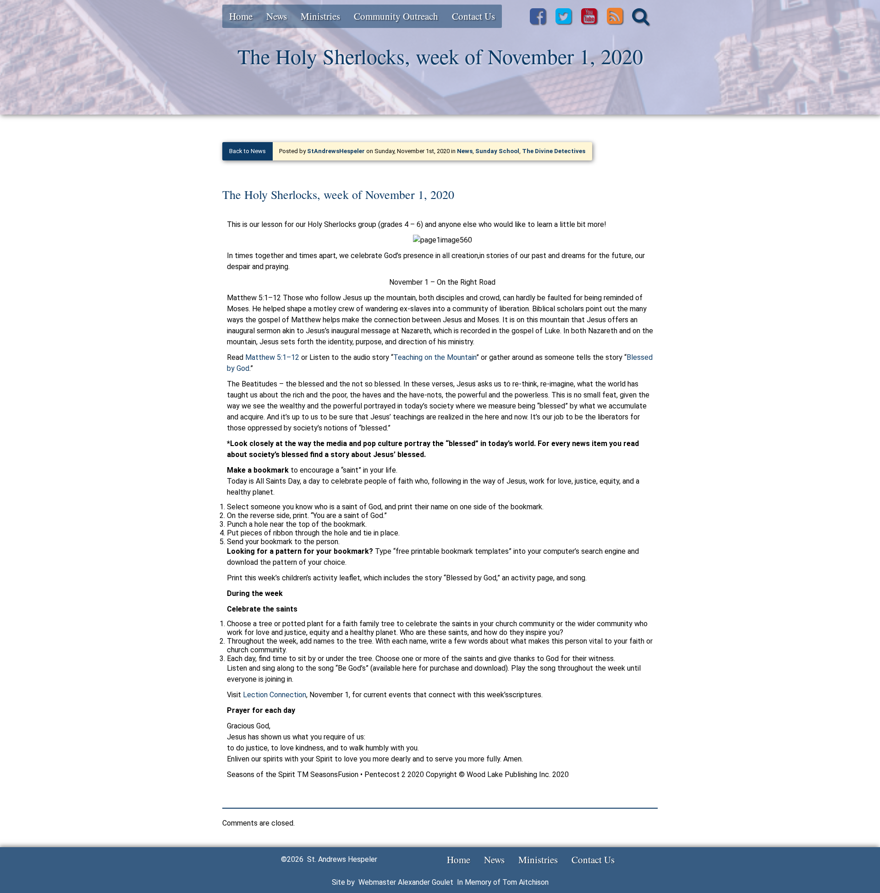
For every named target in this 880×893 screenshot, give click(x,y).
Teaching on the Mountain (434, 357)
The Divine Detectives (553, 151)
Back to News (247, 151)
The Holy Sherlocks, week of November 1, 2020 (338, 194)
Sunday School (497, 151)
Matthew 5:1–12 (272, 357)
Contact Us (473, 16)
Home (241, 16)
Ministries (320, 16)
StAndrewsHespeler (336, 151)
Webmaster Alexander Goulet (405, 882)
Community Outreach (396, 16)
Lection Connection (274, 694)
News (276, 16)
